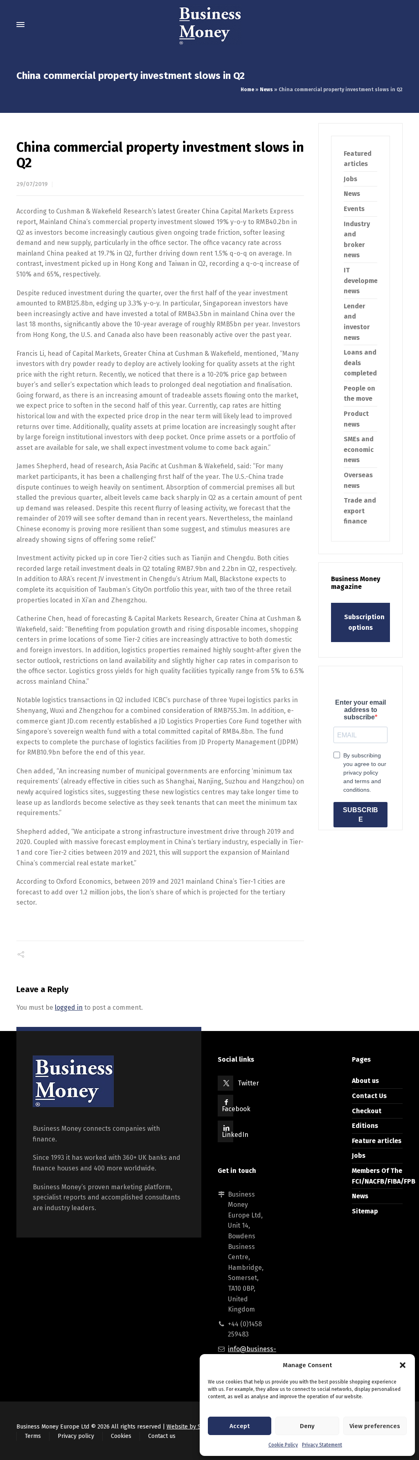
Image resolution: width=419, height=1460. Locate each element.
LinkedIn (235, 1135)
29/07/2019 (32, 184)
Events (354, 209)
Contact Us (369, 1096)
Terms (33, 1436)
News (266, 89)
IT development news (364, 280)
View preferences (374, 1426)
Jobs (350, 179)
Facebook (236, 1109)
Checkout (366, 1111)
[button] (403, 1365)
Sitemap (365, 1211)
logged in (69, 1007)
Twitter (248, 1083)
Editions (365, 1126)
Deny (307, 1426)
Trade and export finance (360, 510)
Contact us (162, 1436)
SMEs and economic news (359, 449)
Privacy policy (76, 1436)
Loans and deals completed (360, 362)
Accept (240, 1426)
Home (247, 89)
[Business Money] (209, 24)
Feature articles (376, 1141)
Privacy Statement (322, 1445)
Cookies (121, 1436)
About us (365, 1081)
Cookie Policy (283, 1445)
